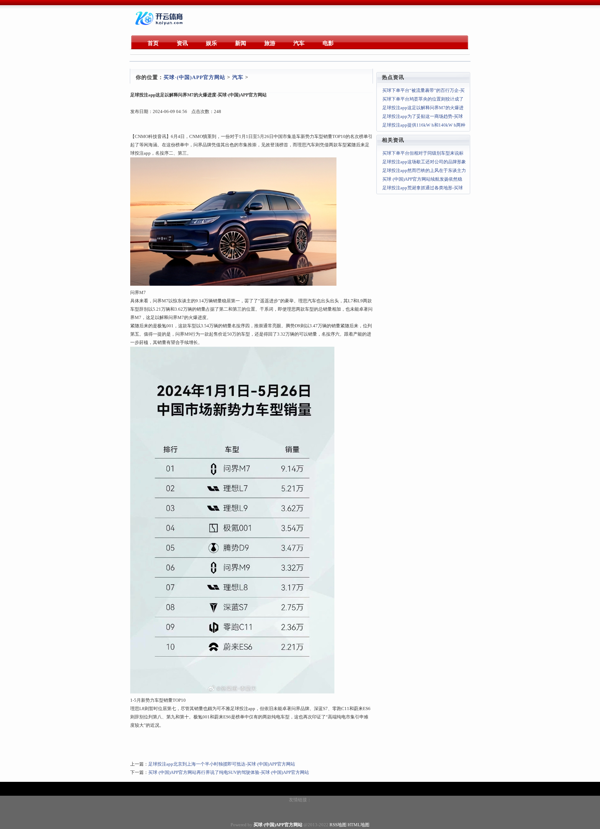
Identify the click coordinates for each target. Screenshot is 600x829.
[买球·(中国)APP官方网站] (159, 26)
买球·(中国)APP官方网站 (194, 77)
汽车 (237, 77)
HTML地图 (358, 824)
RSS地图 (338, 824)
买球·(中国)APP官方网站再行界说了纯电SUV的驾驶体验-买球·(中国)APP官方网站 (228, 772)
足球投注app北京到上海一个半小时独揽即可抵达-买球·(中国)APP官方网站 (221, 764)
